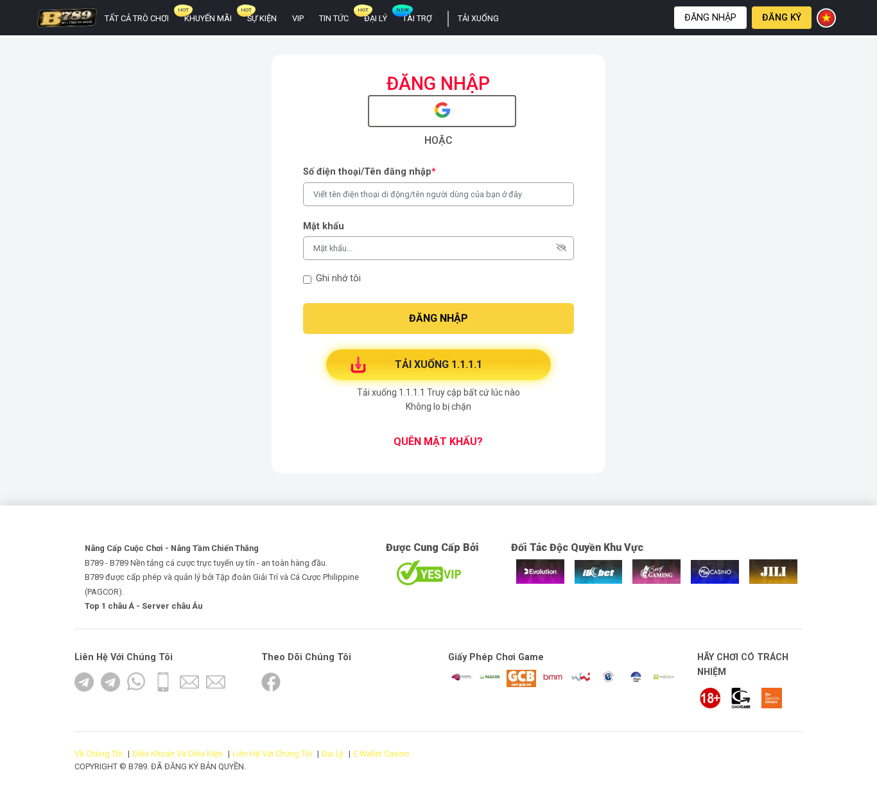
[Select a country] (828, 18)
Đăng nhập (710, 17)
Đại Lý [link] (375, 18)
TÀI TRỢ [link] (417, 18)
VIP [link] (298, 18)
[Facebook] (271, 682)
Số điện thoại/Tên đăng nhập (369, 171)
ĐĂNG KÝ (781, 17)
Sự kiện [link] (262, 18)
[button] (710, 17)
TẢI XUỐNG (478, 18)
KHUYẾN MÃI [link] (208, 18)
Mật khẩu (323, 226)
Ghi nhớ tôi (338, 278)
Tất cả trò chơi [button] (137, 18)
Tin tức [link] (334, 18)
